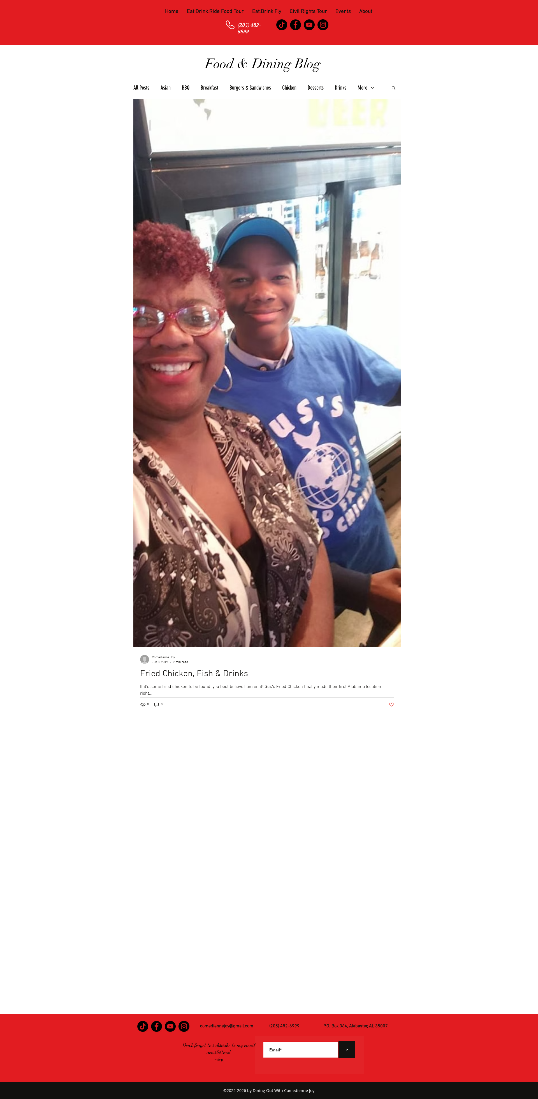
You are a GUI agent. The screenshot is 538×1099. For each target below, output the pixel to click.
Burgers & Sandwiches (250, 87)
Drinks (340, 87)
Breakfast (209, 87)
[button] (215, 11)
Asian (166, 87)
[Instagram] (322, 24)
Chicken (289, 87)
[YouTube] (309, 24)
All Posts (141, 87)
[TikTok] (281, 24)
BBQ (185, 87)
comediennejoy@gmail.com (226, 1026)
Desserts (316, 87)
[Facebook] (295, 24)
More (362, 87)
